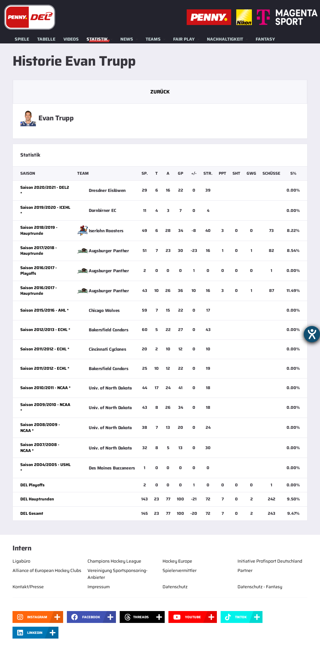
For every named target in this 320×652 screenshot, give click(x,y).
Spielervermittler (179, 570)
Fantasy (265, 39)
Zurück (159, 92)
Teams (153, 39)
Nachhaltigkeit (225, 39)
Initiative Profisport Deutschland (270, 561)
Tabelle (46, 39)
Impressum (99, 586)
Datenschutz (175, 586)
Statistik (97, 39)
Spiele (22, 39)
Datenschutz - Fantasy (260, 586)
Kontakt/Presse (28, 586)
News (126, 39)
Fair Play (184, 39)
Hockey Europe (177, 561)
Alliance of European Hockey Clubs (46, 570)
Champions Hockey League (114, 561)
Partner (245, 570)
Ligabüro (21, 561)
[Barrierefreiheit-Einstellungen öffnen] (312, 334)
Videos (71, 39)
